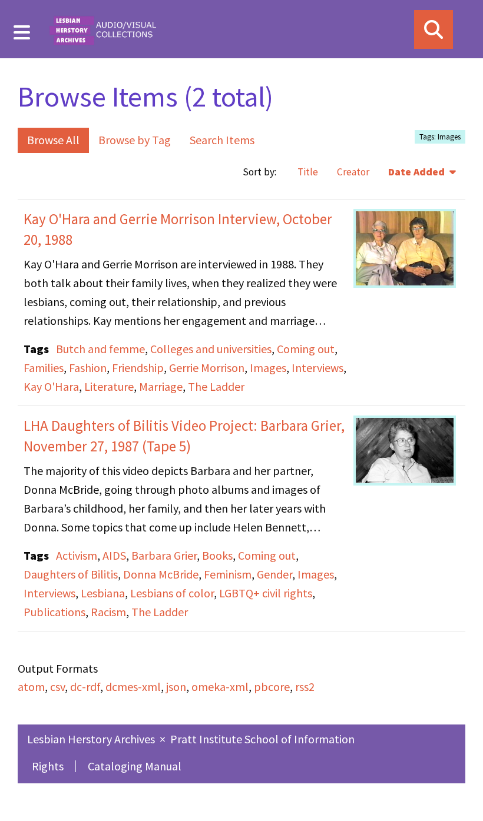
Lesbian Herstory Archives (92, 739)
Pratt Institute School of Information (262, 739)
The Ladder (216, 386)
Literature (109, 386)
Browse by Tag (134, 139)
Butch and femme (100, 348)
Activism (76, 555)
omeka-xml (220, 686)
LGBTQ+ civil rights (265, 593)
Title (307, 171)
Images (268, 367)
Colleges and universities (211, 348)
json (176, 686)
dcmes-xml (133, 686)
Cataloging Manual (134, 766)
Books (217, 555)
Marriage (161, 386)
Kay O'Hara (51, 386)
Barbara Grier (164, 555)
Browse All (53, 139)
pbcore (272, 686)
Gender (274, 574)
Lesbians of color (172, 593)
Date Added (417, 171)
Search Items (222, 139)
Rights (48, 766)
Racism (108, 611)
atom (31, 686)
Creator (353, 171)
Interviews (317, 367)
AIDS (114, 555)
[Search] (433, 29)
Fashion (88, 367)
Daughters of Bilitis (71, 574)
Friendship (138, 367)
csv (57, 686)
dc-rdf (85, 686)
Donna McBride (161, 574)
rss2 (305, 686)
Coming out (306, 348)
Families (44, 367)
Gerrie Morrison (206, 367)
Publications (54, 611)
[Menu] (22, 32)
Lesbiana (103, 593)
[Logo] (102, 29)
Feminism (228, 574)
